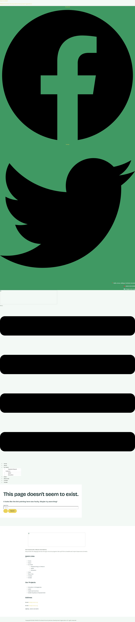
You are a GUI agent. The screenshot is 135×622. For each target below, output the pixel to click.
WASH (9, 473)
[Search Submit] (5, 511)
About (5, 465)
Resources (6, 478)
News (5, 476)
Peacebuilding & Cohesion (11, 470)
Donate (5, 482)
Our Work (6, 467)
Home (5, 463)
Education (10, 475)
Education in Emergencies (34, 587)
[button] (67, 383)
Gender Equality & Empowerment (36, 592)
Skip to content (4, 1)
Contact (6, 480)
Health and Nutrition (33, 591)
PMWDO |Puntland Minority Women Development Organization (16, 4)
